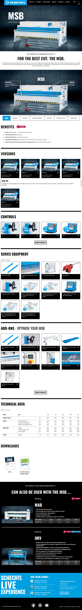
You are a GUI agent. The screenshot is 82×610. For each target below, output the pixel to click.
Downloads (73, 118)
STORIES (38, 2)
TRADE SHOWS (46, 2)
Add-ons (49, 118)
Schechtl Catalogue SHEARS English (25, 473)
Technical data (61, 118)
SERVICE (54, 2)
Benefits (15, 118)
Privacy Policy (67, 606)
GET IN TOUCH (64, 593)
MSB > (10, 472)
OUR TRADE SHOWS (39, 577)
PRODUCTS (32, 2)
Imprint (61, 606)
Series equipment (37, 118)
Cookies (73, 606)
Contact (67, 2)
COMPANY (60, 2)
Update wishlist (40, 242)
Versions (25, 118)
